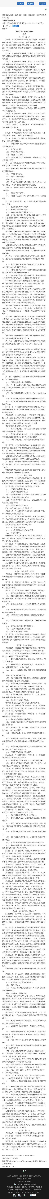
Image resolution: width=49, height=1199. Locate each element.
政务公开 (18, 15)
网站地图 (10, 1187)
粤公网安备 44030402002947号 (27, 1184)
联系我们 (39, 1187)
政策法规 (31, 15)
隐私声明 (32, 1187)
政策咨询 (15, 26)
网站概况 (17, 1187)
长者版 (20, 4)
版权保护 (24, 1187)
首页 (11, 15)
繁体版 (30, 4)
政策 (25, 15)
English (42, 4)
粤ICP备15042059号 (24, 1181)
